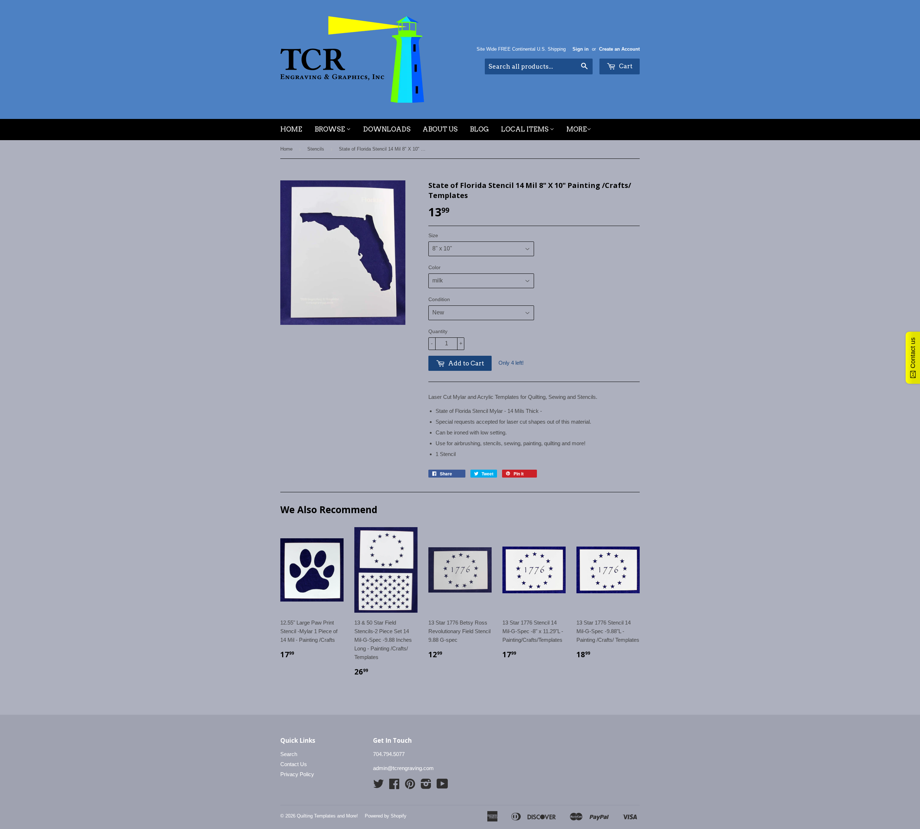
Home (291, 129)
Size (433, 235)
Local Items (525, 129)
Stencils (315, 149)
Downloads (386, 129)
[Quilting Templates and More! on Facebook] (394, 786)
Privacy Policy (297, 774)
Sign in (580, 49)
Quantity (437, 331)
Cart (624, 66)
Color (434, 267)
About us (440, 129)
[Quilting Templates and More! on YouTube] (442, 786)
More (576, 129)
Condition (439, 299)
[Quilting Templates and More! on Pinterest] (410, 786)
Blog (479, 129)
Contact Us (293, 764)
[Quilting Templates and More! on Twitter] (378, 786)
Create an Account (619, 49)
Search (288, 754)
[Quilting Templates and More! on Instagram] (426, 786)
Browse (330, 129)
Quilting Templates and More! (327, 816)
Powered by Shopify (385, 816)
